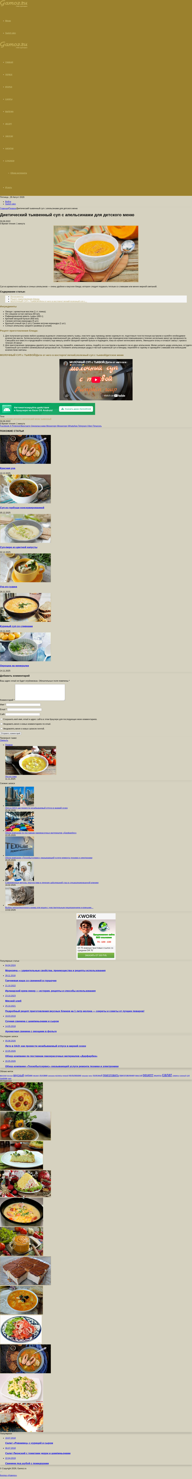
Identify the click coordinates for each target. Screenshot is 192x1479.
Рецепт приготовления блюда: (25, 299)
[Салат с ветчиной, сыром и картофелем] (21, 1402)
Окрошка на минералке (14, 665)
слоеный (182, 1076)
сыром (3, 1078)
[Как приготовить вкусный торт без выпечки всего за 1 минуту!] (25, 1284)
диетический (28, 419)
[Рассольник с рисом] (21, 1314)
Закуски (9, 136)
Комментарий (7, 700)
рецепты (158, 1075)
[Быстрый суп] (21, 1110)
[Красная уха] (25, 463)
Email (3, 709)
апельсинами (6, 419)
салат (167, 1075)
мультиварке (75, 1075)
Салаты (8, 99)
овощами (85, 1075)
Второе (8, 87)
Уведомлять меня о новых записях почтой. (24, 729)
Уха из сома (11, 776)
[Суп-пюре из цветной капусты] (25, 542)
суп (188, 1075)
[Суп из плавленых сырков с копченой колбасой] (21, 1226)
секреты (176, 1076)
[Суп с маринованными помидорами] (25, 1140)
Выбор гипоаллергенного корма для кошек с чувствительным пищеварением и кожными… (49, 907)
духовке (43, 1075)
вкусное (3, 1075)
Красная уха (7, 468)
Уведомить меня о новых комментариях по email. (27, 724)
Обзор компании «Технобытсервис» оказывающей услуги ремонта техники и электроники (48, 858)
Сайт (2, 714)
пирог (90, 1075)
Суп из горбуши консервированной (22, 507)
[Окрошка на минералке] (25, 660)
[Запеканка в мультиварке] (21, 1169)
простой (138, 1075)
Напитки (9, 148)
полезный (97, 1075)
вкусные (10, 1075)
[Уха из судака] (25, 581)
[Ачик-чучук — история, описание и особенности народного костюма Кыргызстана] (21, 1343)
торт (9, 1078)
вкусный (18, 1075)
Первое (8, 75)
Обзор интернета (18, 173)
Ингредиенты (17, 297)
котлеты (58, 1075)
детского (17, 419)
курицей (66, 1076)
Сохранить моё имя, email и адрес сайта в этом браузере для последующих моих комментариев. (50, 719)
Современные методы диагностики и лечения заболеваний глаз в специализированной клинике (52, 883)
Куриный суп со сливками (16, 626)
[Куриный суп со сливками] (25, 621)
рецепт (148, 1075)
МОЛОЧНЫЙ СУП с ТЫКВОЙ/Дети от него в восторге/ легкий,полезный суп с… (48, 301)
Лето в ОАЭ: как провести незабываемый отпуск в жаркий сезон (36, 808)
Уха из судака (8, 586)
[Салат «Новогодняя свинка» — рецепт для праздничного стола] (25, 1196)
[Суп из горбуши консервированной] (25, 503)
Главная (4, 208)
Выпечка (9, 111)
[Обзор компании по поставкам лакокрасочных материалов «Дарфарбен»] (19, 830)
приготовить (111, 1075)
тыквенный (45, 419)
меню (37, 419)
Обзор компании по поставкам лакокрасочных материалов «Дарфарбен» (41, 833)
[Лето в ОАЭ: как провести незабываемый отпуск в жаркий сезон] (19, 805)
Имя (2, 704)
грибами (28, 1075)
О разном (9, 161)
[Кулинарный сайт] (14, 6)
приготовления (127, 1075)
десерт (36, 1075)
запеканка (51, 1075)
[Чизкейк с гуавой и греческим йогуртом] (21, 1431)
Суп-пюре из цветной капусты (18, 547)
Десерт (8, 124)
